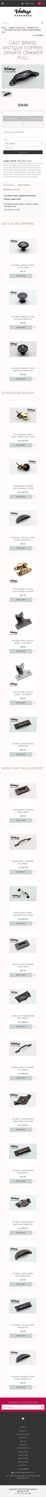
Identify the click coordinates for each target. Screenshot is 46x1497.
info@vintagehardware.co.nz (24, 1472)
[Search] (42, 22)
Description (8, 185)
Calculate (23, 152)
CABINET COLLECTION (17, 28)
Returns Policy (23, 1458)
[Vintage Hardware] (23, 12)
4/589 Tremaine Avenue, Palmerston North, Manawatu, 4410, (24, 1477)
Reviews (7, 189)
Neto (30, 1493)
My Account (29, 3)
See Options (20, 445)
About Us (23, 1441)
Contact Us (23, 1445)
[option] (23, 77)
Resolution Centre (23, 1434)
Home (4, 28)
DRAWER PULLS (33, 28)
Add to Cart (23, 118)
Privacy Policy (23, 1455)
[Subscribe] (41, 1407)
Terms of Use (23, 1452)
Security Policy (23, 1462)
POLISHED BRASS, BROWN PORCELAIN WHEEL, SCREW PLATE (23, 488)
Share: (34, 35)
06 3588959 (24, 1469)
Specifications (24, 185)
